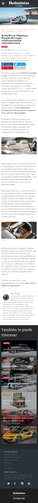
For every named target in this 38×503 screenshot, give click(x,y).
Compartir (8, 64)
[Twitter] (8, 483)
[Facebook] (15, 483)
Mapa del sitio (9, 468)
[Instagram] (22, 483)
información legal (11, 454)
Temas (6, 465)
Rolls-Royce (20, 88)
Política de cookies (11, 460)
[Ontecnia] (19, 499)
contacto (8, 463)
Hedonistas (19, 2)
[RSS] (29, 483)
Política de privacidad (12, 457)
